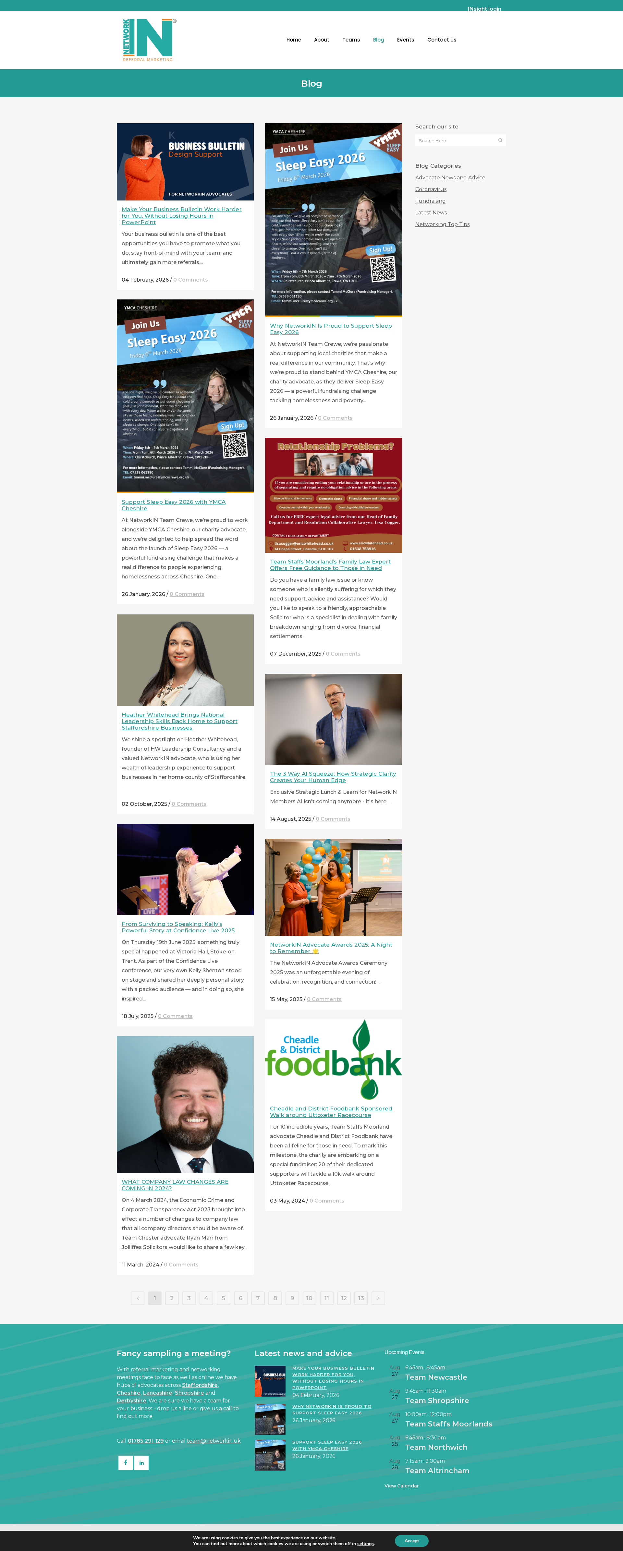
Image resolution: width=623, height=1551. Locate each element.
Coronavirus (430, 189)
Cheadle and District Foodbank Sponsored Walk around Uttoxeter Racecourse (331, 1111)
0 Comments (190, 280)
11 (326, 1298)
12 (344, 1298)
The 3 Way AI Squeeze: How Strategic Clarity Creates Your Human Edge (333, 776)
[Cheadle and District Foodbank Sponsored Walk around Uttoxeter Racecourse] (333, 1059)
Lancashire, (158, 1393)
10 (309, 1298)
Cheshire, (129, 1393)
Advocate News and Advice (450, 178)
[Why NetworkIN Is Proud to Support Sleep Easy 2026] (333, 220)
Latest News (431, 213)
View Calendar (402, 1486)
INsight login (484, 9)
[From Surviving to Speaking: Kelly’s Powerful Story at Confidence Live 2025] (185, 869)
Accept (412, 1541)
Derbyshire (131, 1401)
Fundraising (430, 201)
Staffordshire (200, 1385)
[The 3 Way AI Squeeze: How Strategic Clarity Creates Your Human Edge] (333, 719)
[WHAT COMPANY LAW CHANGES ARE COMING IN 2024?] (185, 1104)
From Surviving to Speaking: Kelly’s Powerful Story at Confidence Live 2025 (178, 927)
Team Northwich (436, 1447)
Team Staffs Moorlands (449, 1424)
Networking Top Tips (442, 224)
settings (365, 1544)
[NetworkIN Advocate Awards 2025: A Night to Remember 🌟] (333, 887)
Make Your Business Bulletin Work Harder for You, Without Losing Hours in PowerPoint (182, 215)
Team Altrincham (437, 1470)
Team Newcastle (436, 1377)
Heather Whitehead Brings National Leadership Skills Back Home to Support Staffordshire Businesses (180, 721)
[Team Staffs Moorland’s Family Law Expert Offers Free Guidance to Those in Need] (333, 495)
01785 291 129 (146, 1441)
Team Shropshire (437, 1400)
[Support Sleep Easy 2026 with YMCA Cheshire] (185, 396)
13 (361, 1298)
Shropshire (189, 1393)
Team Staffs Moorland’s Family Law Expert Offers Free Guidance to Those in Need (330, 564)
